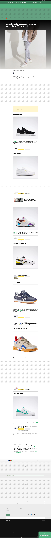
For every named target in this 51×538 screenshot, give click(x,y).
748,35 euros (17, 442)
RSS (32, 514)
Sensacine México (19, 532)
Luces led (42, 503)
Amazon (30, 18)
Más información (26, 537)
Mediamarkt (20, 18)
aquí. (23, 442)
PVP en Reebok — (21, 149)
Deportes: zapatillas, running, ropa (8, 510)
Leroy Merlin (27, 18)
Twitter (9, 460)
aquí (34, 446)
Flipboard (10, 460)
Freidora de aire (34, 503)
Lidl (41, 18)
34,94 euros (15, 141)
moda (13, 77)
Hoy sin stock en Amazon (27, 149)
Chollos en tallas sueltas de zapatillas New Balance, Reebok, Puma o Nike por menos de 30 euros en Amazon (30, 324)
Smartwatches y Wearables (21, 508)
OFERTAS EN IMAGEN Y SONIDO (26, 2)
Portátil (35, 18)
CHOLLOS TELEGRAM (10, 2)
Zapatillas (17, 18)
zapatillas (36, 451)
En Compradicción (26, 198)
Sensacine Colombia (20, 533)
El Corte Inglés (13, 18)
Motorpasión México (31, 532)
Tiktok (44, 2)
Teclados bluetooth (39, 503)
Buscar (43, 518)
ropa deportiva (18, 452)
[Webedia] (43, 0)
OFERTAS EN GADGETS (34, 2)
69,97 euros (29, 358)
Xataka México (7, 532)
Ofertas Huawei (20, 503)
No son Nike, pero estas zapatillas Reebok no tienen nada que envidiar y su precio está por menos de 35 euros (21, 501)
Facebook (43, 2)
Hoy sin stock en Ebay (27, 317)
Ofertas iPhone (24, 503)
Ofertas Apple (16, 503)
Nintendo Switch (38, 18)
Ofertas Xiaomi (12, 503)
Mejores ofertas (23, 18)
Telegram (40, 2)
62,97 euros (15, 232)
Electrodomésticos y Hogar (8, 508)
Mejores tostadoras (29, 503)
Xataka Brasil (7, 533)
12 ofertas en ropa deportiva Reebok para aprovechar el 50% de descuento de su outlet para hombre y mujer (30, 200)
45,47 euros (20, 310)
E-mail (11, 460)
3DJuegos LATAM (14, 532)
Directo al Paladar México (25, 532)
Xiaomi (33, 18)
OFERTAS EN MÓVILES (18, 2)
